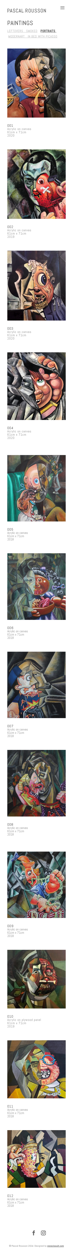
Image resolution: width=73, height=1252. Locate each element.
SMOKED (32, 31)
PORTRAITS (48, 31)
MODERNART (17, 36)
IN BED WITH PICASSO (41, 36)
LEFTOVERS (16, 31)
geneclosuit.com (55, 1246)
